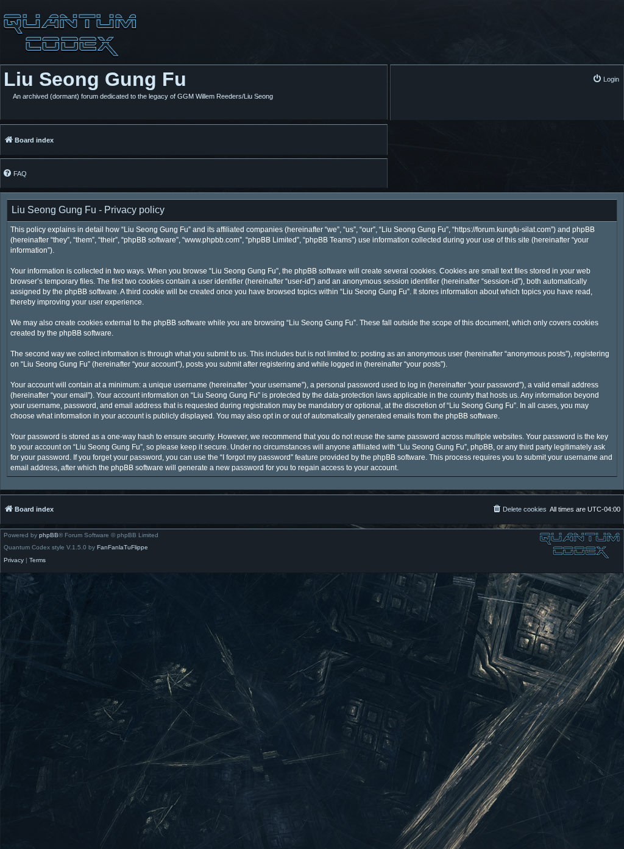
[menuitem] (605, 78)
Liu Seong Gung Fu (95, 79)
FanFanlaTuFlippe (122, 547)
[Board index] (68, 35)
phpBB (48, 535)
